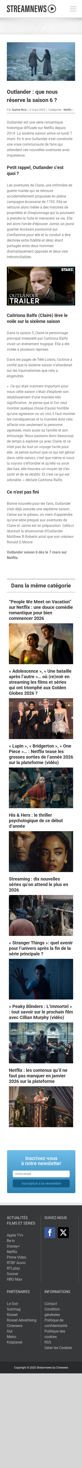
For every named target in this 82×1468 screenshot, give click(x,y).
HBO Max (14, 1279)
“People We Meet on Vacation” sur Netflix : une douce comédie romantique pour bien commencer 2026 (41, 610)
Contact (50, 1303)
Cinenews (14, 1326)
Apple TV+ (15, 1235)
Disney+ (13, 1246)
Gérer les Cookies (58, 1348)
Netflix (68, 109)
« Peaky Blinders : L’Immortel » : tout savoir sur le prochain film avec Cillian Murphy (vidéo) (41, 1012)
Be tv (11, 1241)
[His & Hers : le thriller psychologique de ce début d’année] (41, 834)
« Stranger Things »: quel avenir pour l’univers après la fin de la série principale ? (41, 948)
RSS (47, 1342)
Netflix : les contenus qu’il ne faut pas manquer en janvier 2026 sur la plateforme (38, 1075)
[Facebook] (49, 1232)
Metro (11, 1337)
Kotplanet (14, 1342)
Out (10, 1331)
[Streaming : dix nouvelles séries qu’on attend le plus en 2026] (41, 897)
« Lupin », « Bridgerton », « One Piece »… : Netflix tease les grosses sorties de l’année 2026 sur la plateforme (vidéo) (41, 754)
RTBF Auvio (16, 1263)
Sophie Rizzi (19, 109)
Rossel (12, 1315)
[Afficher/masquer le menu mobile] (73, 9)
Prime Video (16, 1257)
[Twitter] (63, 1232)
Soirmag (13, 1309)
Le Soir (12, 1303)
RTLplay (13, 1268)
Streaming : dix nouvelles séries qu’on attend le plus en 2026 (38, 884)
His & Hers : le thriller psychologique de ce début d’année (36, 820)
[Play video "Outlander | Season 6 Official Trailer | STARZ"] (41, 286)
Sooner (12, 1274)
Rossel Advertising (21, 1320)
